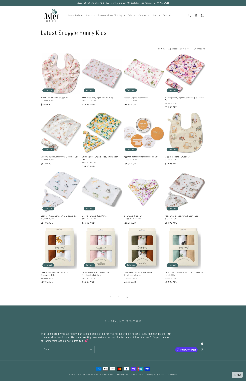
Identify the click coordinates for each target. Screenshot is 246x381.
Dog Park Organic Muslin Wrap (94, 216)
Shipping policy (152, 374)
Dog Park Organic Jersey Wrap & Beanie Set (59, 216)
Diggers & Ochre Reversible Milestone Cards (141, 156)
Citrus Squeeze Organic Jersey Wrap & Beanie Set (100, 158)
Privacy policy (122, 374)
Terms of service (137, 374)
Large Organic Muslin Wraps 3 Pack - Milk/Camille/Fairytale (97, 273)
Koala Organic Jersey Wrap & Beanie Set (181, 216)
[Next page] (135, 297)
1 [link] (111, 297)
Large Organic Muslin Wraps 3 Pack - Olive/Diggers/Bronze (138, 273)
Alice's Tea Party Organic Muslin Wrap (97, 97)
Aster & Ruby (80, 374)
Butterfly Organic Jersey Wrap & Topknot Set (59, 156)
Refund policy (109, 374)
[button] (75, 15)
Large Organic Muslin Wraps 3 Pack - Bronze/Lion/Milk (56, 273)
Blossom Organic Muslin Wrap (136, 97)
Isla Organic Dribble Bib (133, 216)
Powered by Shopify (93, 374)
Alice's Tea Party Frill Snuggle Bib (54, 97)
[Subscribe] (91, 349)
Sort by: (161, 48)
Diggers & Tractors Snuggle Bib (177, 156)
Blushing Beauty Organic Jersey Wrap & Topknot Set (184, 98)
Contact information (169, 374)
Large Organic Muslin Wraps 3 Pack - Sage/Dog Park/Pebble (184, 273)
